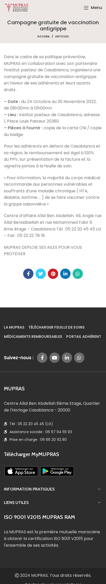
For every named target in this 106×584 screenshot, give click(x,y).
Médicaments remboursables (33, 336)
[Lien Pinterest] (53, 274)
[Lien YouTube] (54, 358)
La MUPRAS (14, 327)
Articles (62, 36)
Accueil (43, 36)
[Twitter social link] (41, 274)
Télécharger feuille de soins (56, 327)
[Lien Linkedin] (65, 274)
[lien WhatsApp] (78, 274)
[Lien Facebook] (28, 274)
